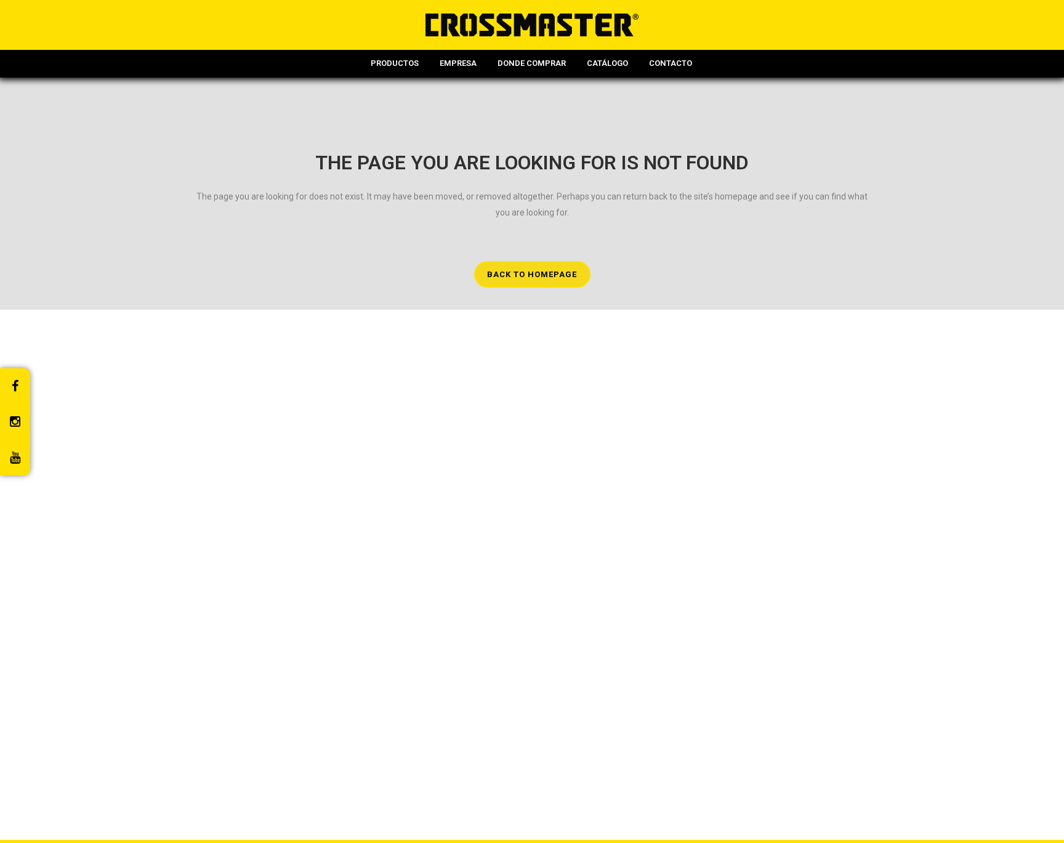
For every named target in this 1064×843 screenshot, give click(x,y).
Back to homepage (532, 274)
